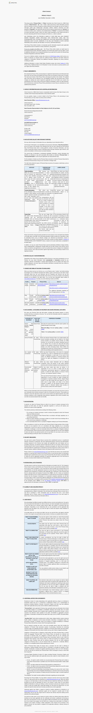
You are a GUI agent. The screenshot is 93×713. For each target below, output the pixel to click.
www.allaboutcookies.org (30, 278)
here (64, 292)
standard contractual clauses (57, 479)
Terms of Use (49, 711)
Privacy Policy (44, 711)
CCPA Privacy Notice (55, 56)
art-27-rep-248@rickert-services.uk (32, 134)
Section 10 (66, 239)
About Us (53, 711)
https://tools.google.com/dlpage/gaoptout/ (58, 288)
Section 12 (62, 63)
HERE (44, 296)
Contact (57, 711)
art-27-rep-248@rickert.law (30, 120)
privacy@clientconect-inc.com (42, 100)
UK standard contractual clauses (52, 480)
